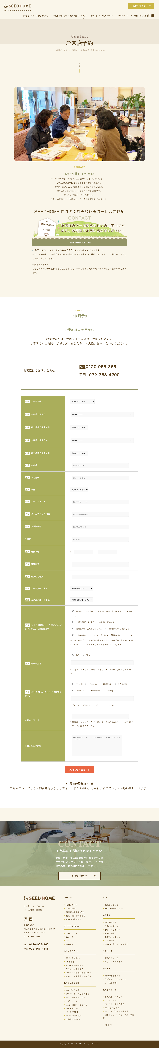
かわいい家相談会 (74, 919)
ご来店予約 (71, 909)
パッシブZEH (72, 1012)
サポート (94, 16)
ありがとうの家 (28, 16)
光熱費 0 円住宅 (73, 1019)
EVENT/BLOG (123, 16)
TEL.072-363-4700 (100, 374)
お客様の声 (110, 933)
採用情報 (109, 1025)
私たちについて (107, 16)
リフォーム (83, 17)
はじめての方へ (44, 16)
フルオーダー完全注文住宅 (77, 994)
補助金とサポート (112, 976)
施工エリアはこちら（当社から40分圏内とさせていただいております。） (69, 250)
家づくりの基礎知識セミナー (78, 973)
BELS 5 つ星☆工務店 (114, 1004)
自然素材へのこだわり (76, 1008)
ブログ (69, 941)
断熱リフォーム (112, 958)
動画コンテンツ (112, 905)
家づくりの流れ (73, 958)
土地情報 (70, 962)
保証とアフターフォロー (115, 979)
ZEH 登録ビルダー (113, 1008)
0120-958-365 (101, 366)
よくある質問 (111, 983)
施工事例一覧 (111, 922)
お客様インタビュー (113, 937)
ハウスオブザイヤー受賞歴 (116, 1011)
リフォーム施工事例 (113, 962)
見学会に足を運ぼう (75, 969)
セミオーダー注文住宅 (76, 997)
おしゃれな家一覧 (112, 930)
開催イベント (72, 933)
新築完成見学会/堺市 (75, 912)
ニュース (70, 937)
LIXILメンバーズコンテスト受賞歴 (118, 1016)
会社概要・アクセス (113, 997)
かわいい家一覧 (112, 926)
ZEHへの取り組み (74, 1016)
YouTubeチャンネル (114, 909)
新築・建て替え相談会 (76, 916)
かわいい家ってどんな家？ (116, 944)
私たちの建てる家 (60, 16)
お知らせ (70, 944)
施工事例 (73, 16)
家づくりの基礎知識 (75, 965)
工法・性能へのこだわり (76, 1005)
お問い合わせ (139, 6)
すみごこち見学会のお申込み (78, 976)
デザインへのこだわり (76, 1001)
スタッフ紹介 (111, 1000)
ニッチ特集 (110, 941)
